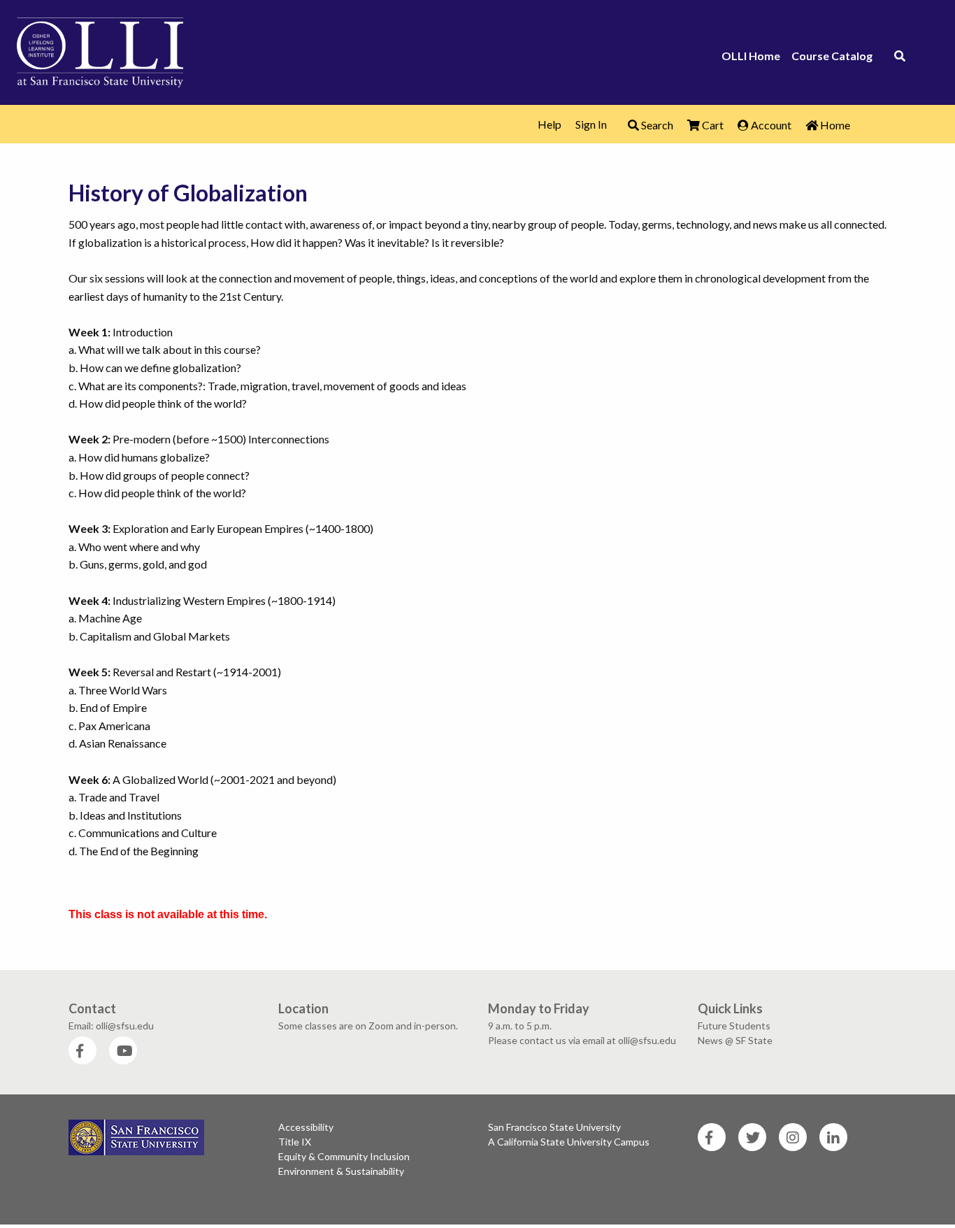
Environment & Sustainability (341, 1171)
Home (834, 124)
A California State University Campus (568, 1142)
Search (656, 124)
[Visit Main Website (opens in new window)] (100, 50)
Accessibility (305, 1127)
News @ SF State (735, 1040)
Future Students (734, 1025)
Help (549, 124)
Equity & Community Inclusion (344, 1156)
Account (770, 124)
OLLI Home (750, 56)
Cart (712, 124)
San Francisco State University (554, 1127)
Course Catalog (832, 56)
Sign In (591, 124)
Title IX (294, 1142)
